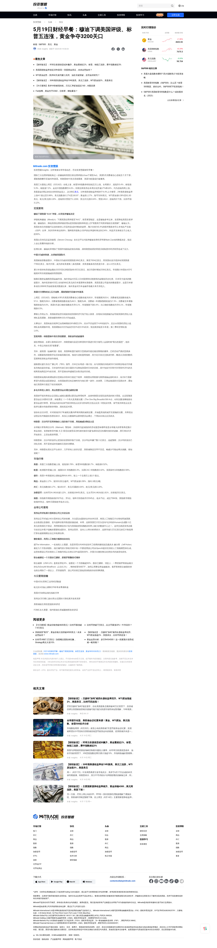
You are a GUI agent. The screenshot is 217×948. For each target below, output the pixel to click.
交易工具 (102, 15)
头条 (85, 15)
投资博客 (121, 15)
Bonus (160, 14)
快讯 (69, 15)
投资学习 (140, 15)
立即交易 (176, 15)
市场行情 (52, 15)
